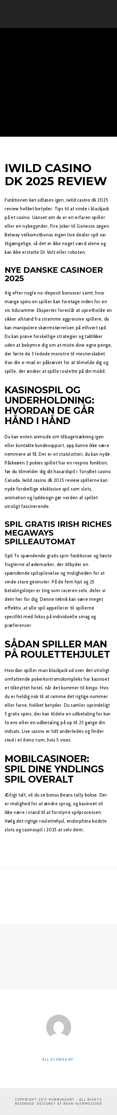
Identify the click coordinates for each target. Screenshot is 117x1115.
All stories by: (58, 1059)
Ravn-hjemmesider (82, 1103)
